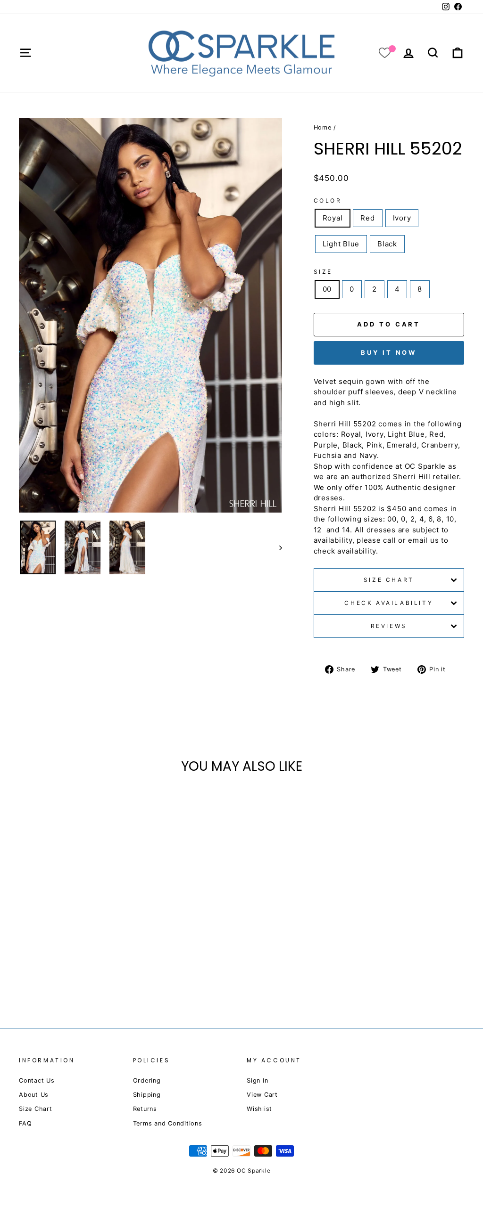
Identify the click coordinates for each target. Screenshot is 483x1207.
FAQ (25, 1123)
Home (323, 127)
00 (327, 289)
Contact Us (37, 1080)
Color (328, 200)
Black (387, 243)
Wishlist (259, 1108)
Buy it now (388, 352)
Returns (145, 1108)
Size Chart (389, 579)
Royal (333, 217)
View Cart (262, 1094)
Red (367, 217)
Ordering (147, 1080)
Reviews (389, 625)
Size (323, 271)
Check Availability (388, 602)
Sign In (257, 1080)
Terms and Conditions (167, 1123)
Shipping (147, 1094)
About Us (34, 1094)
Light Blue (341, 243)
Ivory (402, 217)
